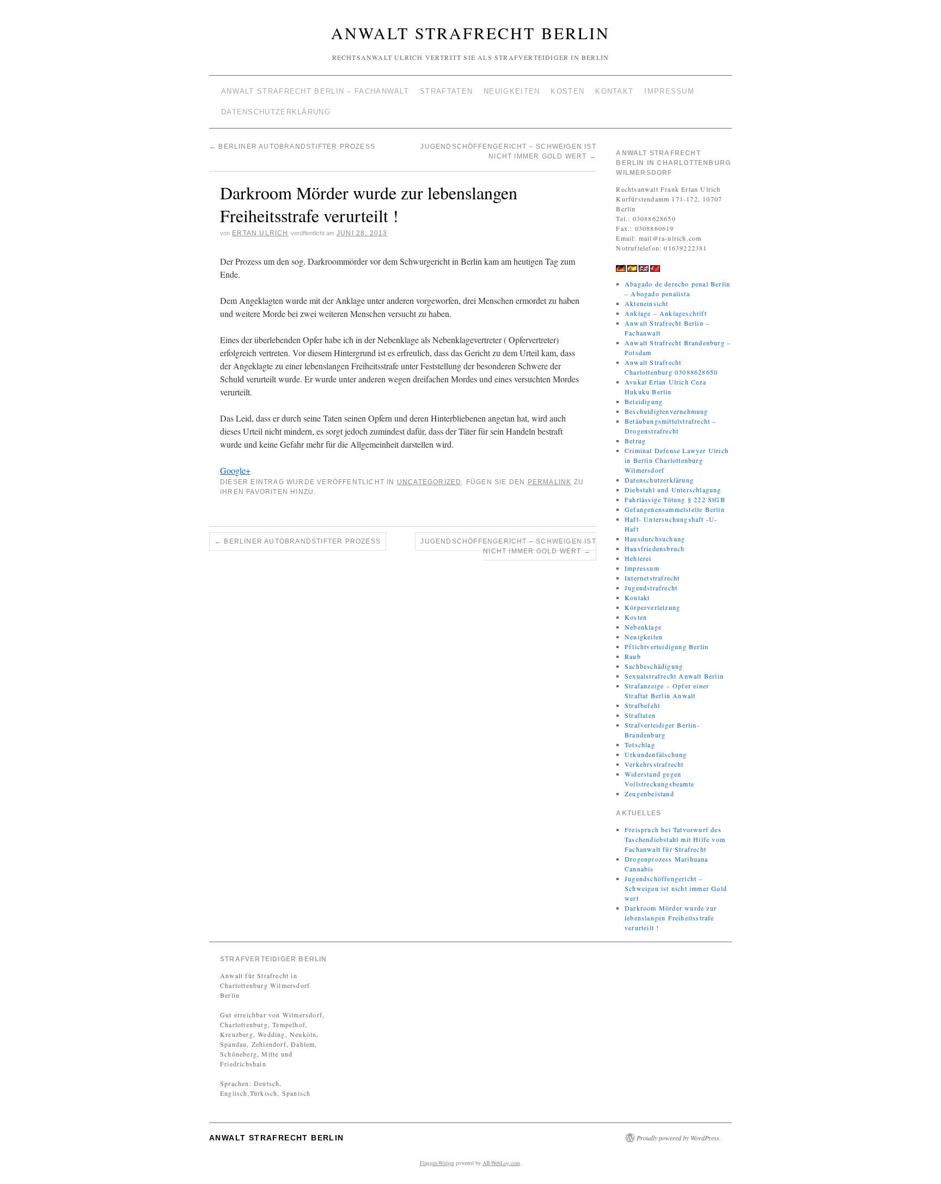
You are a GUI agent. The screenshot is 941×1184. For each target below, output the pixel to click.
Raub (633, 656)
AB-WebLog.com (501, 1163)
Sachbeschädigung (654, 666)
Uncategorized (429, 482)
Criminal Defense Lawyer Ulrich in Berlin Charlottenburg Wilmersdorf (677, 460)
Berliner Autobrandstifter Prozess (292, 146)
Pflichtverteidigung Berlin (666, 646)
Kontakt (614, 91)
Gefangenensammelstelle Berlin (675, 509)
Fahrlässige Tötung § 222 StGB (675, 499)
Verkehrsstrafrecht (654, 764)
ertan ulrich (260, 233)
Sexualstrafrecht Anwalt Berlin (674, 676)
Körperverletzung (652, 607)
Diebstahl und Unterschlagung (673, 489)
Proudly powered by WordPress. (679, 1137)
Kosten (567, 91)
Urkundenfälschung (656, 754)
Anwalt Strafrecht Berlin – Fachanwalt (315, 91)
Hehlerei (638, 558)
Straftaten (446, 91)
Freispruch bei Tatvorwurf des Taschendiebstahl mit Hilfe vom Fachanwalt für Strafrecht (675, 839)
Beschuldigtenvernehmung (666, 411)
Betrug (635, 440)
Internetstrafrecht (652, 577)
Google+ (235, 470)
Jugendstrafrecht (651, 587)
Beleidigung (644, 401)
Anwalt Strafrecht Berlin (470, 33)
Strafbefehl (642, 705)
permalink (550, 482)
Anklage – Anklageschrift (666, 313)
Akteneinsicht (647, 303)
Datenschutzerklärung (276, 112)
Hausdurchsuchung (655, 538)
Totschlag (640, 744)
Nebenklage (643, 626)
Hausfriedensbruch (655, 548)
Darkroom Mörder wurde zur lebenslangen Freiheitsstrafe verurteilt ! (671, 918)
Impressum (669, 91)
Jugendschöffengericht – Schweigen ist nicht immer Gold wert (508, 546)
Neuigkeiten (512, 91)
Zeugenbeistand (649, 793)
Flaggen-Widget (437, 1163)
